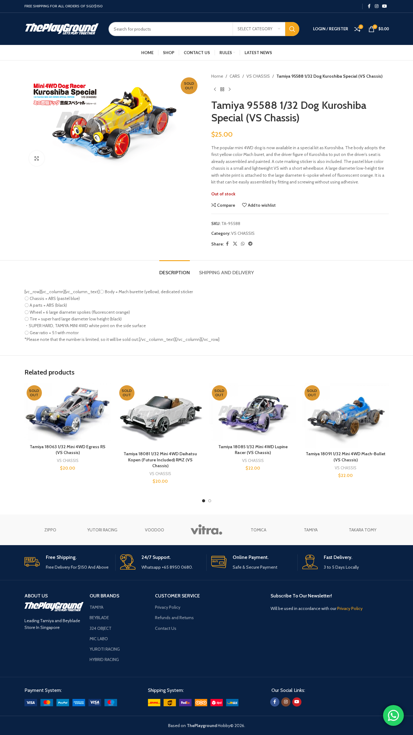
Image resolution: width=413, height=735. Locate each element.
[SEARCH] (292, 29)
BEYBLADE (99, 617)
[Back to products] (222, 89)
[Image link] (70, 702)
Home (217, 76)
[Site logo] (61, 28)
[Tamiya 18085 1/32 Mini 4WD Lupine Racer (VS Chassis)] (253, 412)
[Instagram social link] (376, 6)
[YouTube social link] (384, 6)
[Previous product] (215, 89)
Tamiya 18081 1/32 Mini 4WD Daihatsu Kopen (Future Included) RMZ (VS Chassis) (160, 459)
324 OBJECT (101, 628)
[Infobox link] (67, 562)
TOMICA (258, 530)
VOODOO (154, 530)
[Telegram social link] (250, 244)
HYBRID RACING (104, 659)
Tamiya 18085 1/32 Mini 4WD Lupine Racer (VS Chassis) (253, 450)
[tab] (174, 269)
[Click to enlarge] (36, 158)
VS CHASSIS (258, 76)
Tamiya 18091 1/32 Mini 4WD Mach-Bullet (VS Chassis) (345, 457)
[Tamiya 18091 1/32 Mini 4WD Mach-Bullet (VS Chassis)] (345, 415)
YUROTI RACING (105, 649)
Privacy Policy (167, 607)
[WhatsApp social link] (242, 244)
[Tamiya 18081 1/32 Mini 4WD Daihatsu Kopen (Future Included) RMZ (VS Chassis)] (160, 415)
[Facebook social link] (369, 6)
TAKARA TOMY (362, 530)
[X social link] (235, 244)
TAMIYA (311, 530)
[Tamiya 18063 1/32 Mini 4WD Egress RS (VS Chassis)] (67, 412)
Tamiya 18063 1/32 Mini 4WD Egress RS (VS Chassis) (67, 450)
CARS (235, 76)
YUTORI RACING (102, 530)
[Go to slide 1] (203, 500)
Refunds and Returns (174, 617)
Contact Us (165, 628)
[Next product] (229, 89)
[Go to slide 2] (209, 500)
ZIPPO (50, 530)
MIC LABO (99, 638)
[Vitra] (206, 530)
